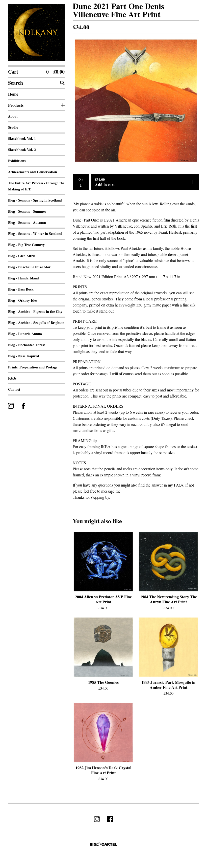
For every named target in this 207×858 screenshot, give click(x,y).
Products (15, 105)
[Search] (62, 83)
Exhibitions (16, 160)
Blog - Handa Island (23, 278)
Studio (13, 127)
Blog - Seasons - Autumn (27, 222)
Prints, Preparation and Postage (32, 367)
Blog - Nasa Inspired (23, 356)
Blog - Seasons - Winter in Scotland (35, 233)
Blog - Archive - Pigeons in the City (35, 311)
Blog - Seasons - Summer (27, 211)
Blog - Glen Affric (21, 255)
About (13, 116)
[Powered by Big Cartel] (103, 844)
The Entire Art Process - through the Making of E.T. (36, 186)
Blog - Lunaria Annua (25, 333)
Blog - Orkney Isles (22, 300)
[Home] (36, 32)
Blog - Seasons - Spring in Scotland (35, 200)
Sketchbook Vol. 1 (22, 138)
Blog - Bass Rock (21, 289)
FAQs (12, 378)
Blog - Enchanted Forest (26, 344)
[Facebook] (23, 406)
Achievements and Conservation (32, 171)
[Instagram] (11, 406)
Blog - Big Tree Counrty (26, 244)
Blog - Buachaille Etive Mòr (29, 267)
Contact (14, 389)
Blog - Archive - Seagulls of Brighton (36, 322)
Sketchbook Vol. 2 (22, 149)
